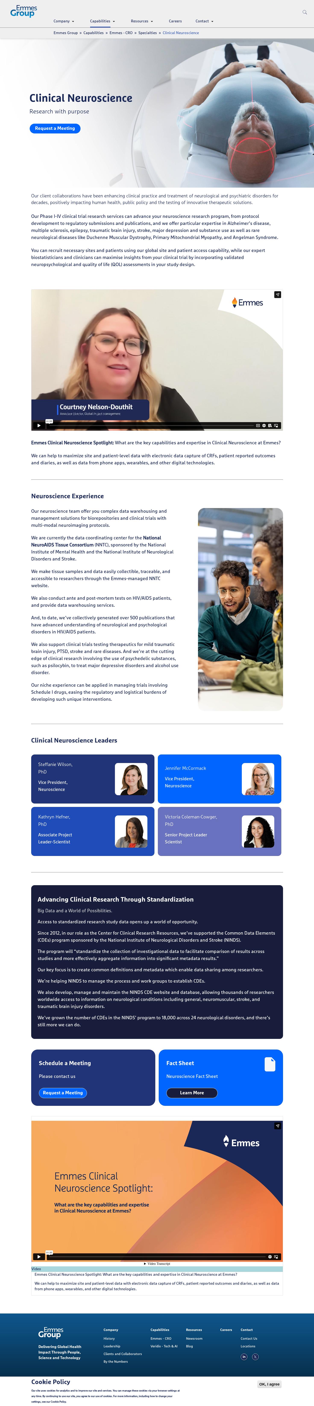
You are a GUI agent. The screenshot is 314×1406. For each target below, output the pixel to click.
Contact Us (249, 1338)
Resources (139, 21)
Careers (175, 21)
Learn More (192, 1093)
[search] (305, 19)
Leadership (112, 1346)
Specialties (147, 33)
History (109, 1338)
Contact (202, 21)
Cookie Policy (58, 1402)
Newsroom (194, 1338)
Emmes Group (66, 33)
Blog (189, 1346)
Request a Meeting (55, 128)
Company (62, 21)
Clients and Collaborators (123, 1354)
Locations (248, 1346)
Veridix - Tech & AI (164, 1346)
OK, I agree (269, 1384)
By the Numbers (116, 1361)
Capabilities (100, 21)
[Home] (25, 11)
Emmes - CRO (121, 33)
